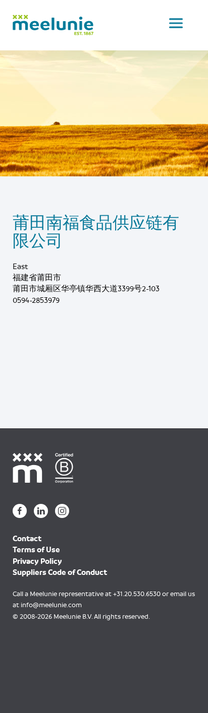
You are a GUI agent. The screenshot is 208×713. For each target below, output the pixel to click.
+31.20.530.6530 (137, 594)
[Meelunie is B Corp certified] (67, 467)
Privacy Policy (37, 561)
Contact (27, 538)
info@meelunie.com (51, 605)
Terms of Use (36, 549)
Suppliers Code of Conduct (60, 572)
